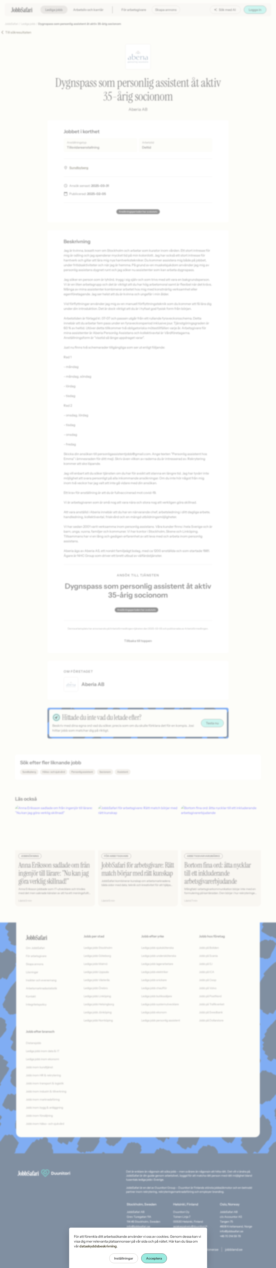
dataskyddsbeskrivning (98, 1246)
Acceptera (154, 1258)
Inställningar (123, 1258)
